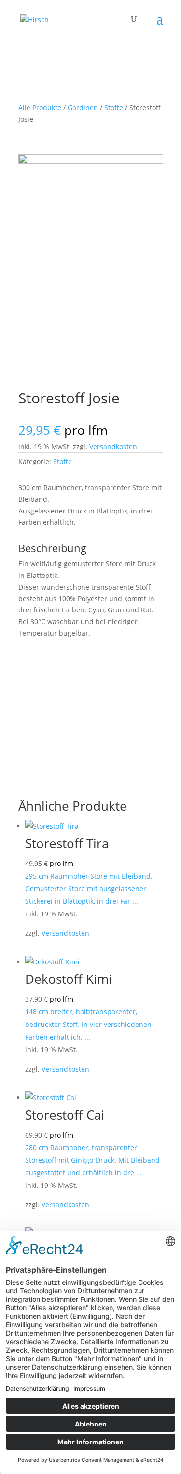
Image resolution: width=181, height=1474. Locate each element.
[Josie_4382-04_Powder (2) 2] (90, 161)
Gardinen (83, 107)
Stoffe (113, 107)
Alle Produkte (39, 107)
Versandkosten (113, 446)
